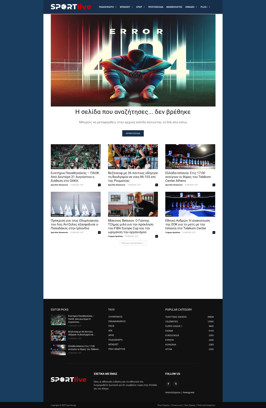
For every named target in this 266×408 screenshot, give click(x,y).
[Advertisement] (133, 275)
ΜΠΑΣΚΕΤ (125, 6)
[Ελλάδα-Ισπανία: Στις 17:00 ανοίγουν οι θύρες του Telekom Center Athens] (190, 156)
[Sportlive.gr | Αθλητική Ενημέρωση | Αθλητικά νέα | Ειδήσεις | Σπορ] (68, 379)
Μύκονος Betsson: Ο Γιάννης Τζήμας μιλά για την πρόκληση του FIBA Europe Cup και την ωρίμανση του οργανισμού (130, 226)
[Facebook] (168, 384)
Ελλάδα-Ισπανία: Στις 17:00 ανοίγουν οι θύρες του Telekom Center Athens (188, 177)
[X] (176, 384)
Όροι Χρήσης (189, 405)
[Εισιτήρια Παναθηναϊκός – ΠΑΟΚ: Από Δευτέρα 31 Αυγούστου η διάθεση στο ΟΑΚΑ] (76, 156)
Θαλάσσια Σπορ (57, 215)
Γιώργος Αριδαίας (115, 236)
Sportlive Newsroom (59, 185)
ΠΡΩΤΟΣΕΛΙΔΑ (155, 6)
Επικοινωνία (176, 405)
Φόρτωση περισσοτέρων (132, 243)
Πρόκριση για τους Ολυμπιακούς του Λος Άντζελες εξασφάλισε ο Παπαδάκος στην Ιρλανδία (75, 224)
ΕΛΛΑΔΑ (169, 168)
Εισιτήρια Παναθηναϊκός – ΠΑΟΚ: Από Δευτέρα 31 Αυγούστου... (81, 319)
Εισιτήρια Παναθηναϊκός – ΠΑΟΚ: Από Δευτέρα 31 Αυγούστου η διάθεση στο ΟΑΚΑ (75, 177)
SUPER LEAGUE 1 (58, 168)
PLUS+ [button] (204, 6)
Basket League (114, 215)
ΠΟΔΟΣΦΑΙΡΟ (106, 6)
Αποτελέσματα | (173, 392)
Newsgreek (188, 392)
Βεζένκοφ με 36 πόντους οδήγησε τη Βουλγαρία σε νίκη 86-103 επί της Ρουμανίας (133, 177)
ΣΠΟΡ (139, 6)
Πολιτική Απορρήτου (206, 405)
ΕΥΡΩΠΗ (112, 168)
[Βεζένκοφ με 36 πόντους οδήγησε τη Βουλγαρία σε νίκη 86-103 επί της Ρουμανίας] (133, 156)
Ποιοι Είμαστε (163, 405)
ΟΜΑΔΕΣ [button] (189, 6)
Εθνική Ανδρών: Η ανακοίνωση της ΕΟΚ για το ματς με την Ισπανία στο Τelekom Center (187, 224)
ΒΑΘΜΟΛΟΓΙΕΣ (174, 6)
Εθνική (168, 215)
